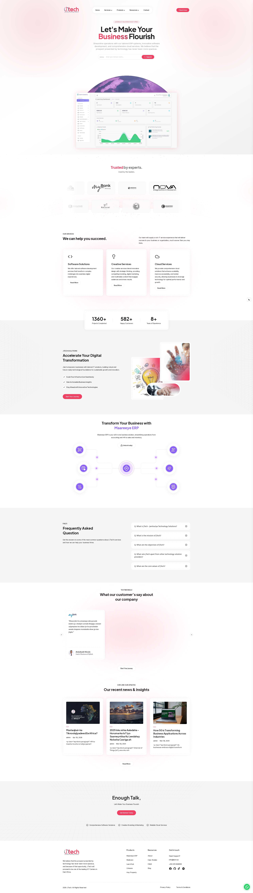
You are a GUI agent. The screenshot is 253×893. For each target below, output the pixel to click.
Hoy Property (131, 872)
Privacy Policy (165, 887)
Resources (133, 10)
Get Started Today (126, 813)
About (150, 856)
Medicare (129, 860)
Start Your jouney (126, 668)
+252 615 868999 (175, 864)
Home (97, 10)
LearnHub (130, 864)
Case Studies (152, 860)
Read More (74, 283)
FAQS (150, 864)
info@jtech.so (174, 860)
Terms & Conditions (183, 887)
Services (107, 10)
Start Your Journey (72, 397)
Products (120, 10)
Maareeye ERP (131, 856)
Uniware (129, 868)
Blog (149, 868)
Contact (146, 10)
